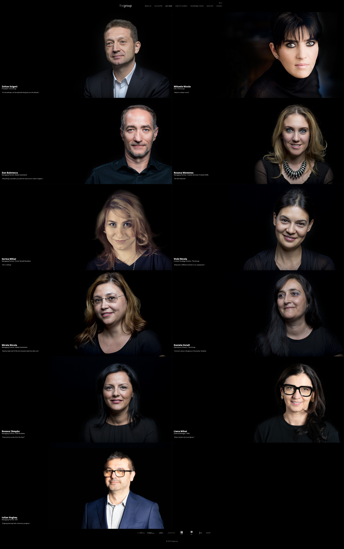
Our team (168, 6)
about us (148, 6)
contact (219, 6)
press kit (210, 6)
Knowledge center (197, 6)
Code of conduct (181, 6)
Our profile (158, 6)
